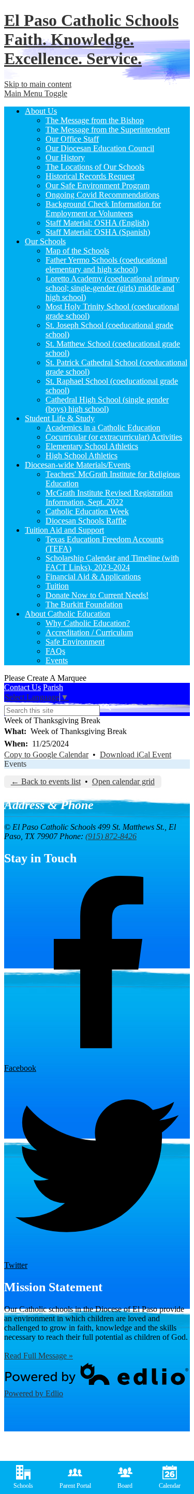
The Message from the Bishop (95, 120)
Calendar (170, 1485)
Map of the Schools (77, 250)
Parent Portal (75, 1485)
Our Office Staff (72, 139)
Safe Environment (75, 641)
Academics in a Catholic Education (103, 427)
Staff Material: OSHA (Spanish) (98, 232)
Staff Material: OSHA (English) (97, 222)
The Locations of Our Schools (95, 166)
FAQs (55, 651)
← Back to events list (46, 781)
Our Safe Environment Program (98, 185)
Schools (23, 1485)
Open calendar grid (123, 781)
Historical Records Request (90, 176)
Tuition (57, 585)
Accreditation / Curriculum (89, 632)
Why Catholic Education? (88, 623)
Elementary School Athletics (92, 446)
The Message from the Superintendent (108, 129)
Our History (65, 157)
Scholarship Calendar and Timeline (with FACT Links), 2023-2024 (112, 563)
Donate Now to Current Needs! (97, 595)
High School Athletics (81, 455)
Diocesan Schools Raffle (86, 520)
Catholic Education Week (87, 511)
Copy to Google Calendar (46, 754)
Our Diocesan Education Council (100, 148)
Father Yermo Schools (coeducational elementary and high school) (106, 265)
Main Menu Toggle (35, 93)
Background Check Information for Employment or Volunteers (103, 209)
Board (124, 1485)
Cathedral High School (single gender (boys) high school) (107, 404)
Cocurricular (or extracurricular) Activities (114, 436)
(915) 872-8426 (111, 836)
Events (57, 660)
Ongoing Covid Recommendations (102, 194)
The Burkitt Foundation (84, 604)
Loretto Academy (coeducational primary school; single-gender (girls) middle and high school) (113, 288)
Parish (53, 687)
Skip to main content (37, 84)
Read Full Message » (38, 1355)
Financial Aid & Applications (93, 576)
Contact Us (22, 687)
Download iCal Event (135, 754)
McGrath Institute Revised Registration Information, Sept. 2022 (109, 497)
